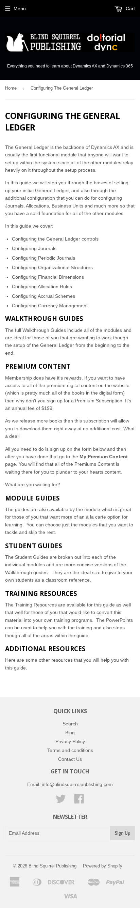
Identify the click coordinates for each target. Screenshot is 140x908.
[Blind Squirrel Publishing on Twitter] (61, 801)
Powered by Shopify (102, 865)
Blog (70, 732)
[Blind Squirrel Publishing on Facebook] (79, 801)
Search (70, 723)
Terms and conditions (70, 750)
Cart (129, 8)
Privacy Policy (70, 741)
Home (11, 88)
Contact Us (70, 759)
